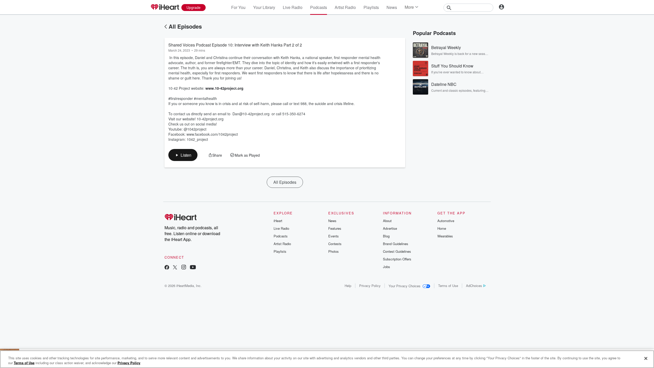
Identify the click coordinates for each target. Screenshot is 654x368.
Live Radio (292, 7)
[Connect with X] (175, 268)
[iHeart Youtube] (193, 268)
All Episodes (185, 26)
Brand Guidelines (395, 243)
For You (238, 7)
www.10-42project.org (224, 88)
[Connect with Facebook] (167, 268)
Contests (335, 243)
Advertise (390, 228)
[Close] (645, 358)
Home (441, 228)
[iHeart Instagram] (183, 268)
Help (348, 285)
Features (334, 228)
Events (333, 236)
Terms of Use (448, 285)
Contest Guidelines (397, 251)
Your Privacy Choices (405, 285)
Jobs (386, 266)
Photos (333, 251)
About (387, 220)
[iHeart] (164, 7)
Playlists (371, 7)
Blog (386, 236)
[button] (182, 155)
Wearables (445, 236)
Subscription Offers (397, 259)
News (392, 7)
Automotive (445, 220)
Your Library (264, 7)
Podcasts (318, 7)
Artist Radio (345, 7)
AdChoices (474, 285)
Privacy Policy (370, 285)
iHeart (278, 220)
